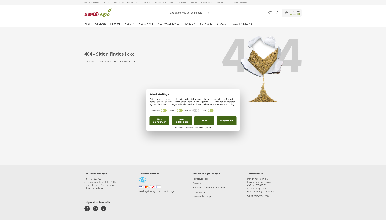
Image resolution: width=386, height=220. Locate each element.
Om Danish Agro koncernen (261, 191)
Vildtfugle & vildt (169, 23)
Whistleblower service (258, 195)
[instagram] (95, 208)
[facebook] (87, 208)
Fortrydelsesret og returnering (232, 2)
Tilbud (147, 2)
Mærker (182, 2)
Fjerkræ (115, 23)
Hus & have (146, 23)
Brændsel (205, 23)
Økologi (222, 23)
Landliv (190, 23)
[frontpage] (98, 13)
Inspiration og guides (201, 2)
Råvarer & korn (242, 23)
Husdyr (129, 23)
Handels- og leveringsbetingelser (209, 187)
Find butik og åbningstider (126, 2)
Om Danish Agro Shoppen (96, 2)
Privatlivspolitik (200, 178)
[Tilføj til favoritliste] (270, 13)
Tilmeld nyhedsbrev (164, 2)
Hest (87, 23)
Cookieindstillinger (202, 196)
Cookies (197, 183)
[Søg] (208, 13)
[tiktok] (103, 208)
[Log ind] (277, 13)
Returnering (199, 191)
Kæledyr (100, 23)
